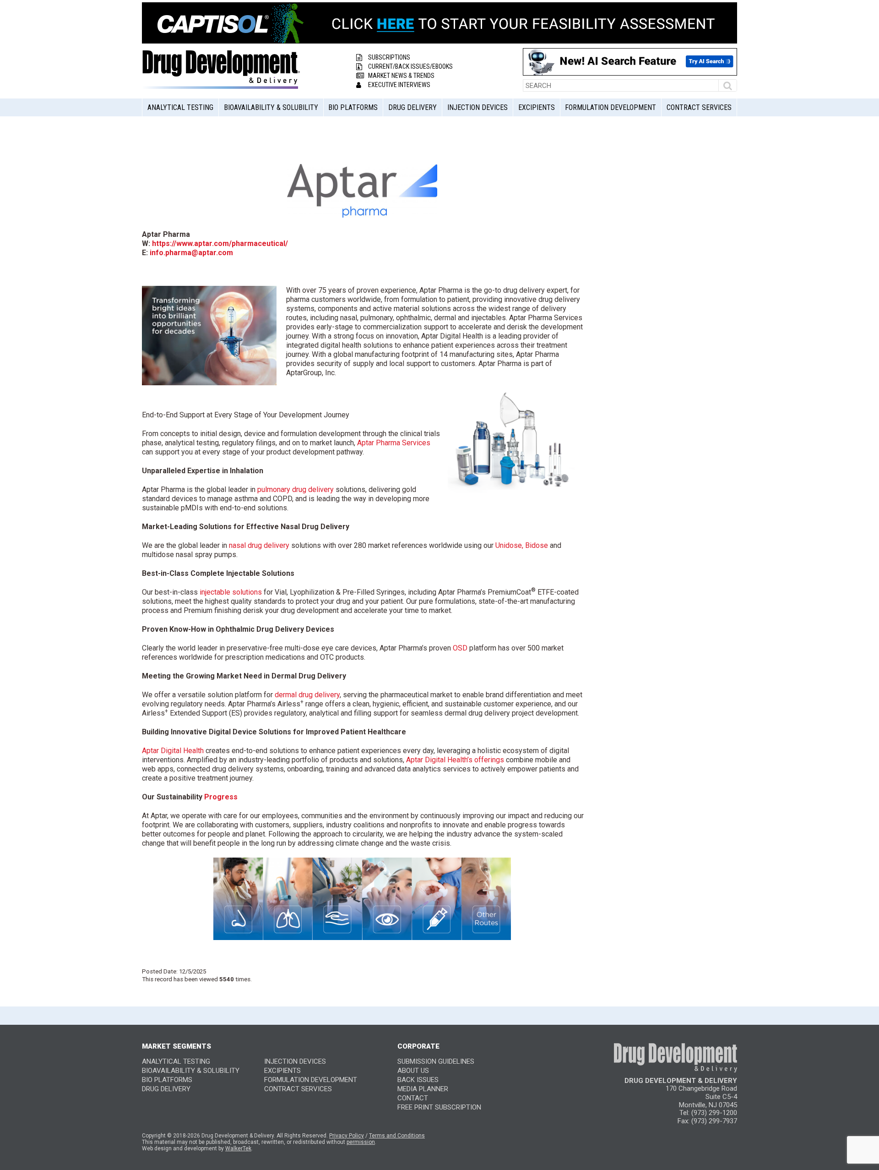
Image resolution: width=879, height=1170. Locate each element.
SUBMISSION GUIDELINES (435, 1061)
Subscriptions (389, 57)
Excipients (536, 107)
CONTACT (412, 1098)
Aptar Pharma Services (393, 442)
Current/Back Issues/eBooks (410, 66)
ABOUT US (413, 1070)
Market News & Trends (401, 75)
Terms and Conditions (397, 1135)
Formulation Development (610, 107)
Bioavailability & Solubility (271, 107)
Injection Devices (477, 107)
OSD (460, 648)
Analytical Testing (180, 107)
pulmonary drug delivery (295, 489)
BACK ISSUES (418, 1080)
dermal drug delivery (307, 694)
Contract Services (699, 107)
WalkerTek (238, 1148)
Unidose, (509, 545)
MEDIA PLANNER (422, 1089)
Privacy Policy (346, 1135)
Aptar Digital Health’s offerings (455, 759)
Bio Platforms (353, 107)
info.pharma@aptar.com (191, 252)
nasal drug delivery (259, 545)
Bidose (536, 545)
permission (361, 1142)
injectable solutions (231, 592)
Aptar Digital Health (173, 750)
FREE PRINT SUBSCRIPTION (439, 1107)
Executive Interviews (399, 84)
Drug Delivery (412, 107)
